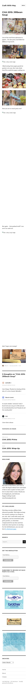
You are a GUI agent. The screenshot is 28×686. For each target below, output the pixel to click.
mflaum (6, 365)
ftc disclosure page (10, 529)
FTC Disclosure (14, 681)
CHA (20, 365)
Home (4, 669)
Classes (4, 677)
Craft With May (9, 5)
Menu (23, 5)
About (4, 673)
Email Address (6, 554)
